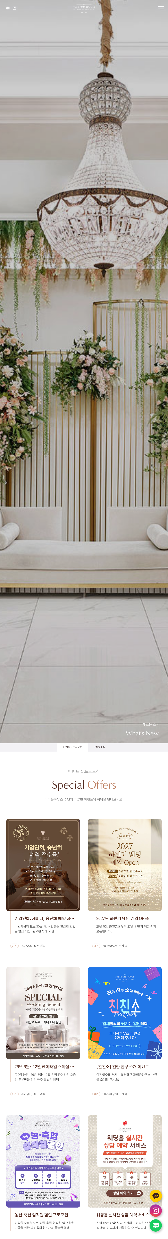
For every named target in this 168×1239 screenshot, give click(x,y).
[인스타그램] (14, 8)
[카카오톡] (8, 8)
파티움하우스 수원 (84, 8)
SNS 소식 (99, 747)
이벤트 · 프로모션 (72, 747)
